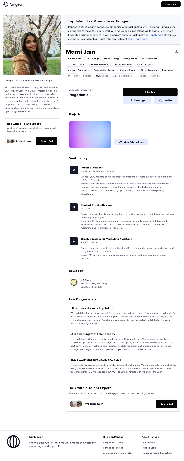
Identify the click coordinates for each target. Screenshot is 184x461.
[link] (12, 4)
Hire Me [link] (150, 92)
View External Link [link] (134, 142)
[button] (46, 141)
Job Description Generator (117, 453)
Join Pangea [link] (171, 4)
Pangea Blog (149, 447)
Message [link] (139, 100)
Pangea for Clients (113, 442)
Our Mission (148, 442)
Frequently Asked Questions (157, 453)
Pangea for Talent (113, 447)
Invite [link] (168, 100)
